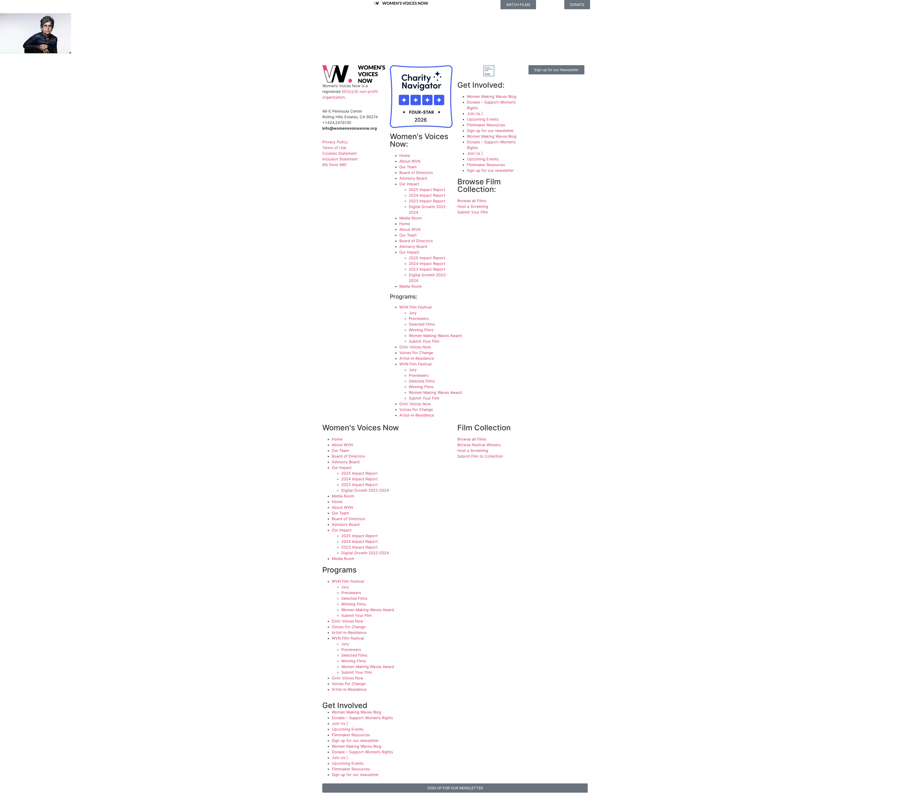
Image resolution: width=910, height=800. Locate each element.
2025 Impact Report (427, 189)
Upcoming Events (483, 119)
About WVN (409, 161)
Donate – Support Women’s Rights (362, 717)
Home (404, 155)
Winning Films (421, 329)
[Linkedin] (544, 98)
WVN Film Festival (415, 307)
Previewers (418, 318)
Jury (413, 312)
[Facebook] (531, 85)
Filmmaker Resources (486, 125)
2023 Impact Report (427, 201)
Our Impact (409, 184)
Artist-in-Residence (416, 358)
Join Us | (475, 113)
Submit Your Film (424, 341)
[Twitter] (557, 85)
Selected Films (422, 324)
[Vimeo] (570, 85)
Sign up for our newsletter (490, 130)
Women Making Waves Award (435, 335)
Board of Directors (416, 172)
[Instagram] (544, 85)
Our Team (408, 166)
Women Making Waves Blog (491, 96)
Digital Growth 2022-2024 (365, 490)
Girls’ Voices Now (415, 347)
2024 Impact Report (427, 195)
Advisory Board (413, 178)
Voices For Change (416, 352)
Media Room (410, 218)
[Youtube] (531, 98)
